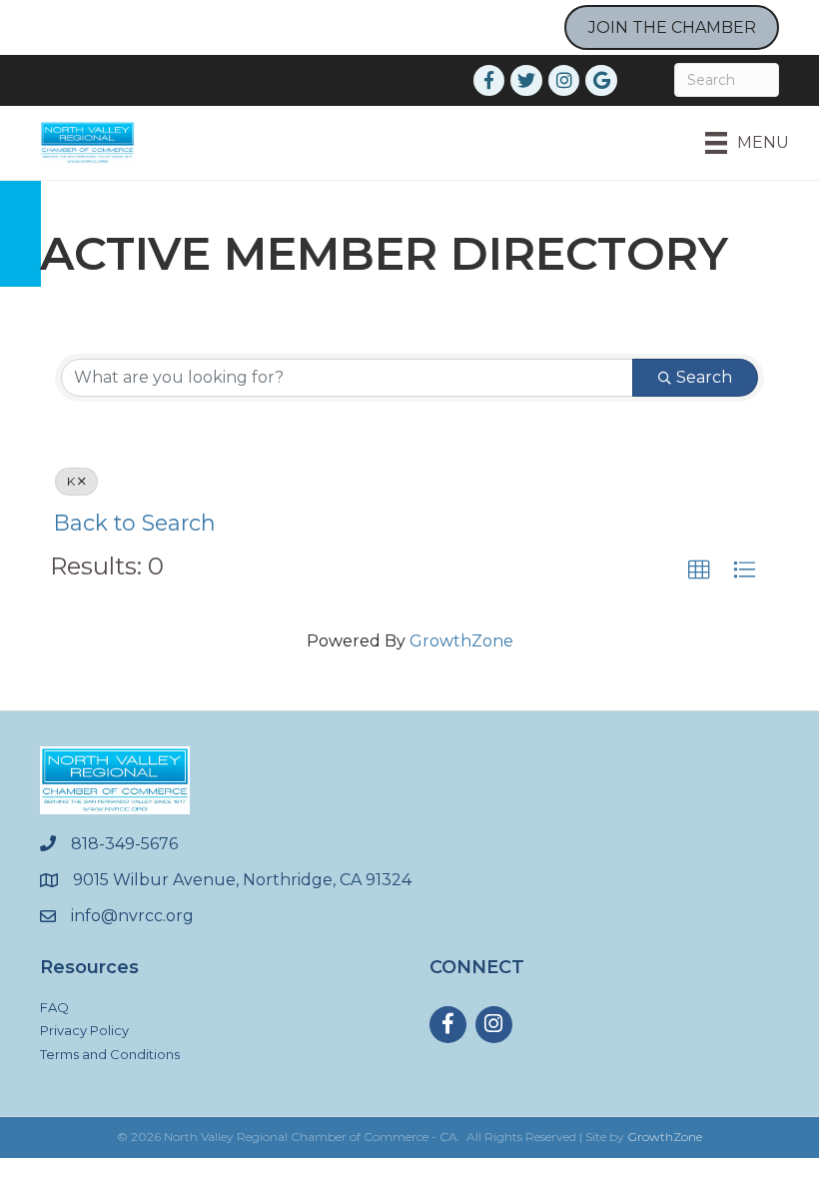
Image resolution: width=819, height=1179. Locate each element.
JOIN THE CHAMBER (672, 27)
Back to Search (135, 523)
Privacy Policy (84, 1030)
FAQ (54, 1007)
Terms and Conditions (110, 1054)
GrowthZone (461, 640)
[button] (699, 570)
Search (704, 377)
